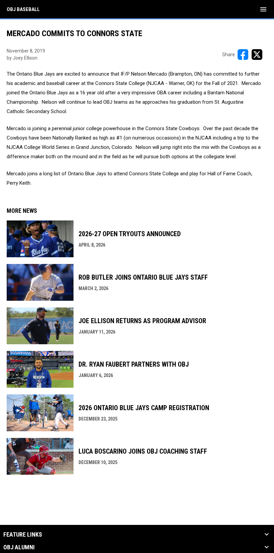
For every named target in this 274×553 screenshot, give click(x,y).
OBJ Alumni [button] (19, 547)
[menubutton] (263, 9)
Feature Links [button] (22, 535)
